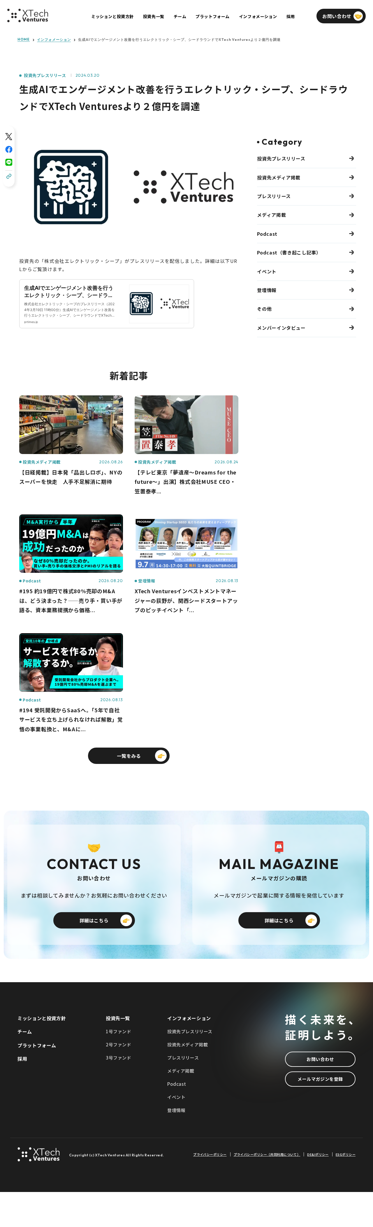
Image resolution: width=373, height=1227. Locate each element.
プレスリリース (274, 196)
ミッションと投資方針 (41, 1018)
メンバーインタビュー (281, 327)
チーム (24, 1031)
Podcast (267, 233)
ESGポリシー (346, 1154)
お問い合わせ (320, 1059)
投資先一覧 (118, 1018)
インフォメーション (54, 39)
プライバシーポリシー (209, 1154)
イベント (267, 271)
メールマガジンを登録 (320, 1079)
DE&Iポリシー (318, 1154)
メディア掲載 (271, 214)
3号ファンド (118, 1058)
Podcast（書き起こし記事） (289, 252)
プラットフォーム (36, 1045)
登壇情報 (267, 290)
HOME (23, 39)
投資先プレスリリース (45, 75)
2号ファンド (118, 1044)
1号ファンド (118, 1031)
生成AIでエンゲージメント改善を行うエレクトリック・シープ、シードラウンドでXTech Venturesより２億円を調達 (179, 39)
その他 (264, 308)
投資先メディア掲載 (278, 177)
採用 (22, 1058)
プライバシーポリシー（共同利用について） (267, 1154)
